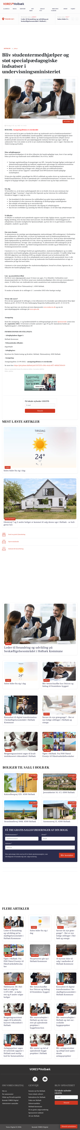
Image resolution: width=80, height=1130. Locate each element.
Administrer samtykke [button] (10, 1103)
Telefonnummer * (11, 835)
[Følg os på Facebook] (35, 1079)
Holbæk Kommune (35, 1107)
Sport (65, 9)
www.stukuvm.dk (49, 307)
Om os (4, 1091)
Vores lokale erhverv (35, 1094)
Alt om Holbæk (33, 1116)
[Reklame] (40, 382)
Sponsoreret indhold (35, 1113)
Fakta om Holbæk (34, 1100)
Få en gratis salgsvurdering (38, 1110)
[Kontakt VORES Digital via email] (45, 1079)
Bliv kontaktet (67, 855)
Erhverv (23, 9)
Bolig (15, 9)
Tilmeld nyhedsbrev (69, 1126)
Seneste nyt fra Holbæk (36, 1091)
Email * (44, 835)
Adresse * (8, 843)
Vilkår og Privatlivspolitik (11, 1097)
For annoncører (7, 1094)
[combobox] (6, 847)
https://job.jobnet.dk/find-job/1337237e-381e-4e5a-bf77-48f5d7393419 (39, 365)
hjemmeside (62, 322)
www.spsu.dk (34, 309)
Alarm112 (6, 9)
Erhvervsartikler (34, 1103)
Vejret (73, 9)
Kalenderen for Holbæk (36, 1097)
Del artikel (67, 121)
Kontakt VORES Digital (10, 1100)
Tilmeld (40, 411)
